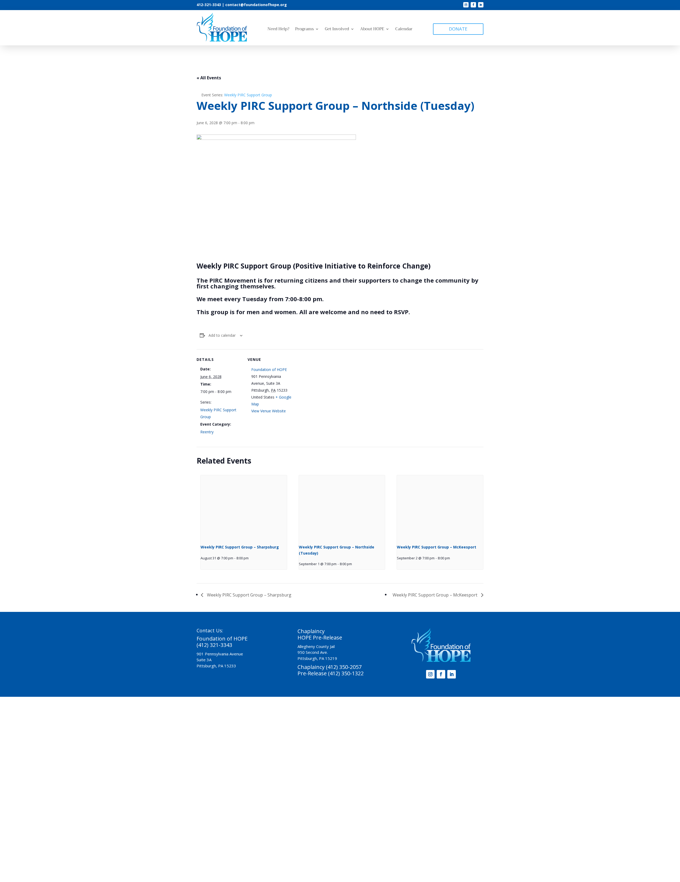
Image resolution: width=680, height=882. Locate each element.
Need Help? (278, 29)
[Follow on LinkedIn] (480, 4)
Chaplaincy (236, 741)
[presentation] (244, 507)
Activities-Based (291, 741)
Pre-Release (261, 741)
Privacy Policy (385, 838)
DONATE (458, 29)
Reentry (207, 431)
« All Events (209, 78)
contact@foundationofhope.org (256, 4)
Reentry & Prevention (329, 741)
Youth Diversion (367, 741)
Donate (290, 749)
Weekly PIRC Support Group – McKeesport (436, 547)
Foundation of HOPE (269, 369)
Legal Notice (414, 838)
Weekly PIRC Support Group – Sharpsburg (240, 547)
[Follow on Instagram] (466, 4)
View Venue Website (268, 410)
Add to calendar (222, 335)
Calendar (404, 29)
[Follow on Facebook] (473, 4)
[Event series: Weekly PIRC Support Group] (250, 558)
